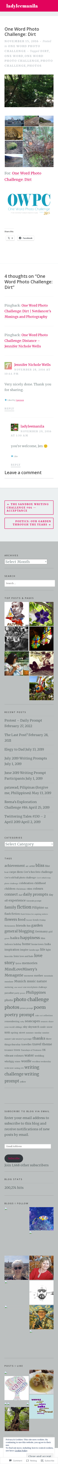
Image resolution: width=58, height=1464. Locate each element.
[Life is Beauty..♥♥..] (16, 1317)
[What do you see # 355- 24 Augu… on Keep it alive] (8, 1403)
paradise (9, 993)
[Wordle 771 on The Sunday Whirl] (41, 1407)
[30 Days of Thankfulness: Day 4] (41, 639)
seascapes (32, 1021)
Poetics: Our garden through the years (32, 523)
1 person (20, 400)
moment (28, 975)
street (22, 1032)
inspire (24, 949)
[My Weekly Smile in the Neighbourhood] (41, 614)
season (44, 1021)
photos (34, 65)
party (17, 993)
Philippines (36, 992)
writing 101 (19, 1068)
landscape (34, 950)
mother (38, 975)
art (27, 866)
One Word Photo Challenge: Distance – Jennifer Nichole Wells (26, 340)
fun (28, 925)
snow (49, 1027)
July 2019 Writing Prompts (25, 758)
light (48, 949)
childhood (40, 883)
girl (50, 931)
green (6, 939)
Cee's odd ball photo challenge (20, 877)
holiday (17, 944)
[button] (14, 121)
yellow (23, 1082)
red (41, 1015)
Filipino (38, 907)
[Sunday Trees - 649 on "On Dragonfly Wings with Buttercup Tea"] (17, 1419)
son (7, 1032)
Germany (41, 931)
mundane (8, 981)
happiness (30, 937)
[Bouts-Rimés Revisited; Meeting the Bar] (41, 663)
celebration (26, 883)
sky (25, 1026)
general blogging (19, 931)
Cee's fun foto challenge (38, 872)
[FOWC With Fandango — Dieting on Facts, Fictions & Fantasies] (5, 1372)
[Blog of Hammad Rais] (41, 1292)
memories (29, 963)
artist (32, 866)
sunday (37, 1032)
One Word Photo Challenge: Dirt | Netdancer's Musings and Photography (27, 311)
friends (21, 925)
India (47, 944)
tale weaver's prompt (22, 1039)
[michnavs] (41, 1243)
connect (11, 894)
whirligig (9, 1061)
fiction (24, 907)
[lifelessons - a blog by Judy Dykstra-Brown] (41, 1268)
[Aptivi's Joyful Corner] (16, 1219)
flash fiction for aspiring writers (34, 914)
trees (17, 1050)
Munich (20, 981)
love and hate (26, 956)
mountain (48, 976)
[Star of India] (16, 688)
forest (29, 920)
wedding (39, 1055)
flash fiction (12, 913)
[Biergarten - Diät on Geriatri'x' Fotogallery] (41, 1382)
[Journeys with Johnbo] (41, 1317)
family (10, 907)
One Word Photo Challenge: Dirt (21, 31)
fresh (36, 920)
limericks (8, 956)
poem (40, 1007)
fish (46, 908)
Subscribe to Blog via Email (27, 1111)
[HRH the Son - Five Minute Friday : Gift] (16, 663)
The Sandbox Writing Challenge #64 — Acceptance (28, 507)
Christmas (21, 889)
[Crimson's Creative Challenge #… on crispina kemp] (5, 1403)
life (42, 949)
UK (44, 1050)
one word (13, 56)
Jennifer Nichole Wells (32, 365)
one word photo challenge (35, 987)
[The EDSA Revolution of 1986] (16, 639)
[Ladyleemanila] (41, 1218)
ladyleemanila (22, 6)
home (26, 944)
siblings (18, 1027)
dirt (44, 51)
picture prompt (26, 1008)
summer (30, 1033)
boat (6, 872)
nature (42, 981)
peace (22, 993)
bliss (40, 865)
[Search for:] (29, 583)
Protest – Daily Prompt (23, 721)
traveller (26, 1044)
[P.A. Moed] (16, 1268)
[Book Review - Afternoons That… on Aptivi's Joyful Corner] (28, 1403)
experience (17, 900)
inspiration (11, 949)
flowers (10, 919)
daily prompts (35, 894)
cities (29, 888)
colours (38, 888)
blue (47, 866)
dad (20, 895)
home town (37, 944)
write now (9, 1068)
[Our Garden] (41, 688)
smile (43, 1027)
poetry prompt (19, 1014)
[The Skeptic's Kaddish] (41, 1342)
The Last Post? (16, 735)
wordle (26, 1061)
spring (14, 1032)
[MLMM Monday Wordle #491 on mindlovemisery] (16, 1388)
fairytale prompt (33, 901)
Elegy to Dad (14, 749)
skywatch (33, 1027)
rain (37, 1015)
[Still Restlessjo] (16, 1292)
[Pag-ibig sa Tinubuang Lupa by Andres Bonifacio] (16, 614)
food (22, 919)
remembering (11, 1021)
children (9, 888)
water (29, 1055)
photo (8, 1000)
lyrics (18, 963)
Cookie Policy (21, 1451)
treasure (8, 1050)
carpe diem (16, 872)
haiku (14, 938)
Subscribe (14, 1158)
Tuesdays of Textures (31, 1050)
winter (17, 1062)
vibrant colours (14, 1055)
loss (16, 956)
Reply (9, 408)
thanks (38, 1038)
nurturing (8, 987)
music (31, 981)
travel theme (42, 1044)
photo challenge (31, 999)
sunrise (45, 1033)
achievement (14, 866)
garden (37, 925)
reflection (48, 1015)
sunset (7, 1039)
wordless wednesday (41, 1062)
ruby (22, 1022)
